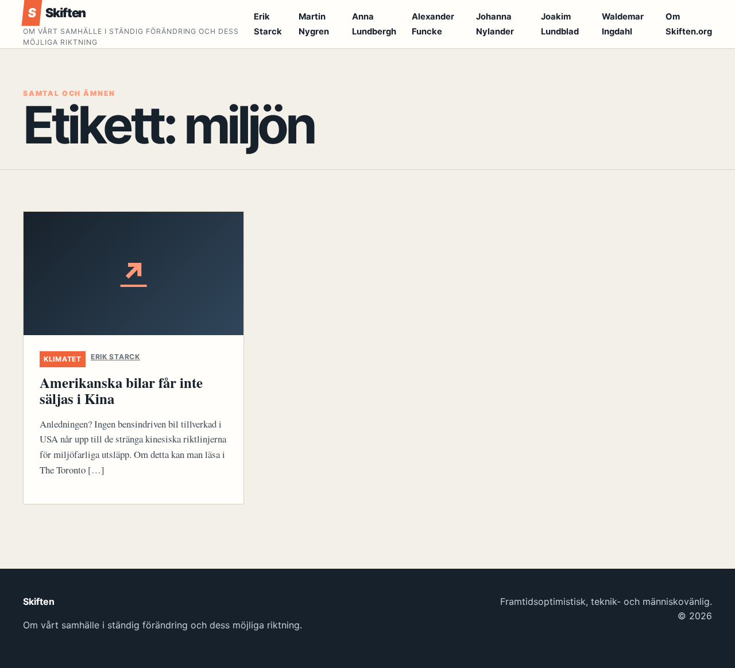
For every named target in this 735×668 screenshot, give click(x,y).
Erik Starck (115, 356)
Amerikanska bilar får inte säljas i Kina (121, 390)
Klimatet (63, 359)
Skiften (57, 12)
